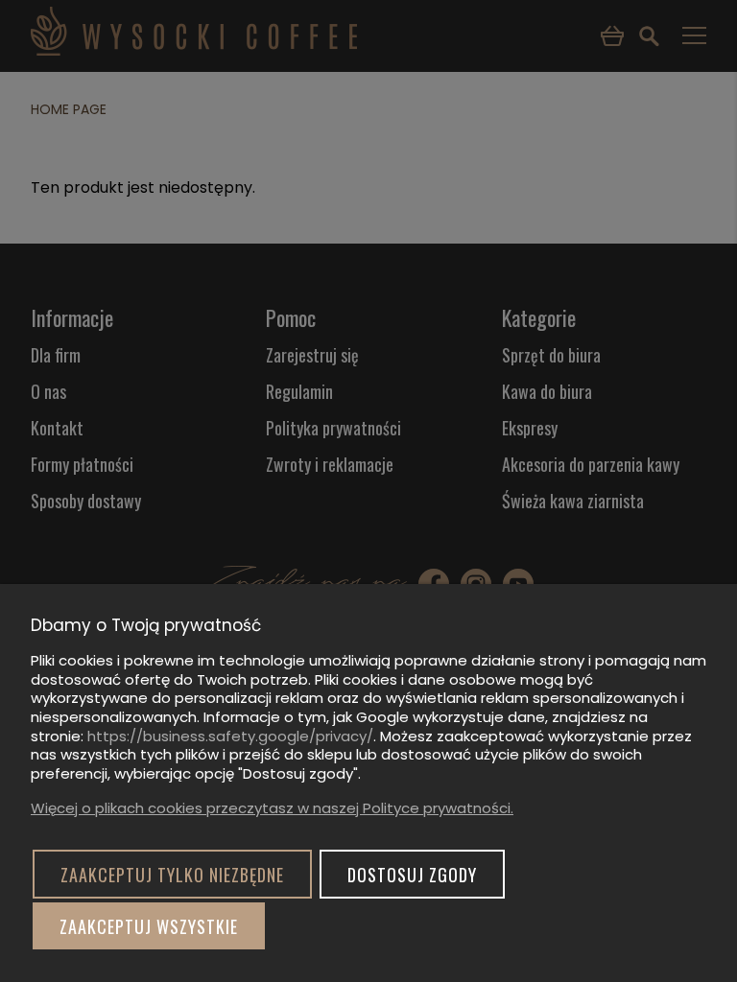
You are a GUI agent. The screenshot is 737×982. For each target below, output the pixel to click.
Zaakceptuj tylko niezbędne (172, 874)
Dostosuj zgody (412, 874)
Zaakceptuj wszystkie (148, 926)
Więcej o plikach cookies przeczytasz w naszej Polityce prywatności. (272, 808)
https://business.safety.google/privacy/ (230, 736)
